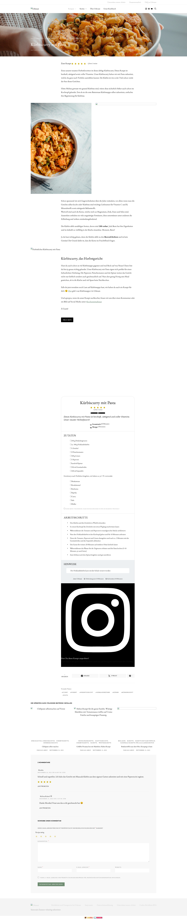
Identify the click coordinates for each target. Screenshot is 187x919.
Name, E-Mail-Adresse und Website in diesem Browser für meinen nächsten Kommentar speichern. (80, 877)
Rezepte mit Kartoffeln (145, 741)
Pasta (66, 695)
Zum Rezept (66, 63)
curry (65, 692)
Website (118, 867)
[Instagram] (146, 9)
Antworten (43, 786)
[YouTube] (152, 9)
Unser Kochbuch (110, 8)
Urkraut (79, 579)
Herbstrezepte (51, 38)
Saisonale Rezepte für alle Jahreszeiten (137, 743)
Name (40, 867)
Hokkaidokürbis (103, 692)
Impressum (89, 905)
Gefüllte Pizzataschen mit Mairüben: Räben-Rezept (94, 746)
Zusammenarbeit (135, 2)
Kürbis (116, 692)
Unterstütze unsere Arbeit (116, 2)
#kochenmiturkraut (94, 301)
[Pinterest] (149, 9)
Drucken (67, 320)
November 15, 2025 (100, 750)
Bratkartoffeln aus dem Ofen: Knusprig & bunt (136, 746)
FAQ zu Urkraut (150, 2)
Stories (82, 8)
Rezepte (71, 8)
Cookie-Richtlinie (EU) (147, 905)
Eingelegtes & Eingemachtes (43, 741)
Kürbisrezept (127, 692)
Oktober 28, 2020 (37, 50)
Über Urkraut (95, 8)
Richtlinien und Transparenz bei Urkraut (66, 905)
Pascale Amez (42, 750)
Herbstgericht (86, 692)
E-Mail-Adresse (82, 867)
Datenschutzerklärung (105, 905)
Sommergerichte (51, 743)
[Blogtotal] (89, 917)
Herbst (74, 692)
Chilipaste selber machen (50, 746)
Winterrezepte (105, 743)
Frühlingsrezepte (86, 741)
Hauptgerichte (37, 38)
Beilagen (122, 741)
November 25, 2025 (57, 750)
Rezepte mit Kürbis (75, 38)
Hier (70, 291)
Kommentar (43, 841)
